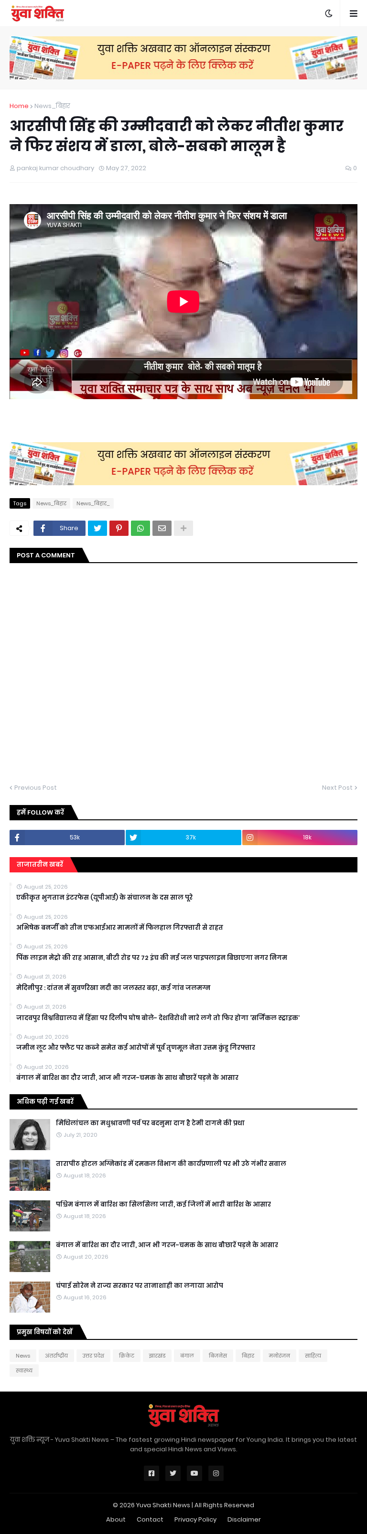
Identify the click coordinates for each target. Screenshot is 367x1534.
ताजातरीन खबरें (40, 864)
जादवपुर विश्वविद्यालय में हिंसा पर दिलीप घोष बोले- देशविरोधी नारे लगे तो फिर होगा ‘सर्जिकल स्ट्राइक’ (158, 1018)
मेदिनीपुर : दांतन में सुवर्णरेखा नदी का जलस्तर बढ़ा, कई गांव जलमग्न (113, 988)
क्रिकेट (126, 1356)
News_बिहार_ (93, 503)
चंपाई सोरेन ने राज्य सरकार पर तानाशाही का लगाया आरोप (139, 1286)
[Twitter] (97, 528)
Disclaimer (244, 1519)
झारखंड (157, 1356)
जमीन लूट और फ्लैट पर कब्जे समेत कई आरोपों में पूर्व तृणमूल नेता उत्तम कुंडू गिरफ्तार (135, 1048)
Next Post (337, 787)
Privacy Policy (195, 1519)
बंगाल (187, 1356)
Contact (150, 1519)
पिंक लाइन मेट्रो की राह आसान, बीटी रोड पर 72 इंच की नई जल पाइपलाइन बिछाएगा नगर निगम (151, 958)
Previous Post (35, 787)
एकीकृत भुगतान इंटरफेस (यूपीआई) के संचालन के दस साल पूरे (104, 897)
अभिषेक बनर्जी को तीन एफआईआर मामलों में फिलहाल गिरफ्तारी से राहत (119, 928)
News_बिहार (52, 105)
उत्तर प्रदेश (93, 1356)
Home (19, 105)
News (23, 1356)
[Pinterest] (119, 528)
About (116, 1519)
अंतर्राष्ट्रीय (56, 1356)
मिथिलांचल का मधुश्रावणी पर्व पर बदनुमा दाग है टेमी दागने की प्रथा (150, 1123)
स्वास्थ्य (24, 1370)
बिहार (248, 1356)
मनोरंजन (279, 1356)
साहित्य (313, 1356)
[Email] (162, 528)
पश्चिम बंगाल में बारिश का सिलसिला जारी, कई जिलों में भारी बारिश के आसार (163, 1204)
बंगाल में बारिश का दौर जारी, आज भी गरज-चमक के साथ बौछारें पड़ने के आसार (127, 1078)
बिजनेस (218, 1356)
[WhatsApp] (140, 528)
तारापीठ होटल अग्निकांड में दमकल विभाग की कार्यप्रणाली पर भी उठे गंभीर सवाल (171, 1164)
